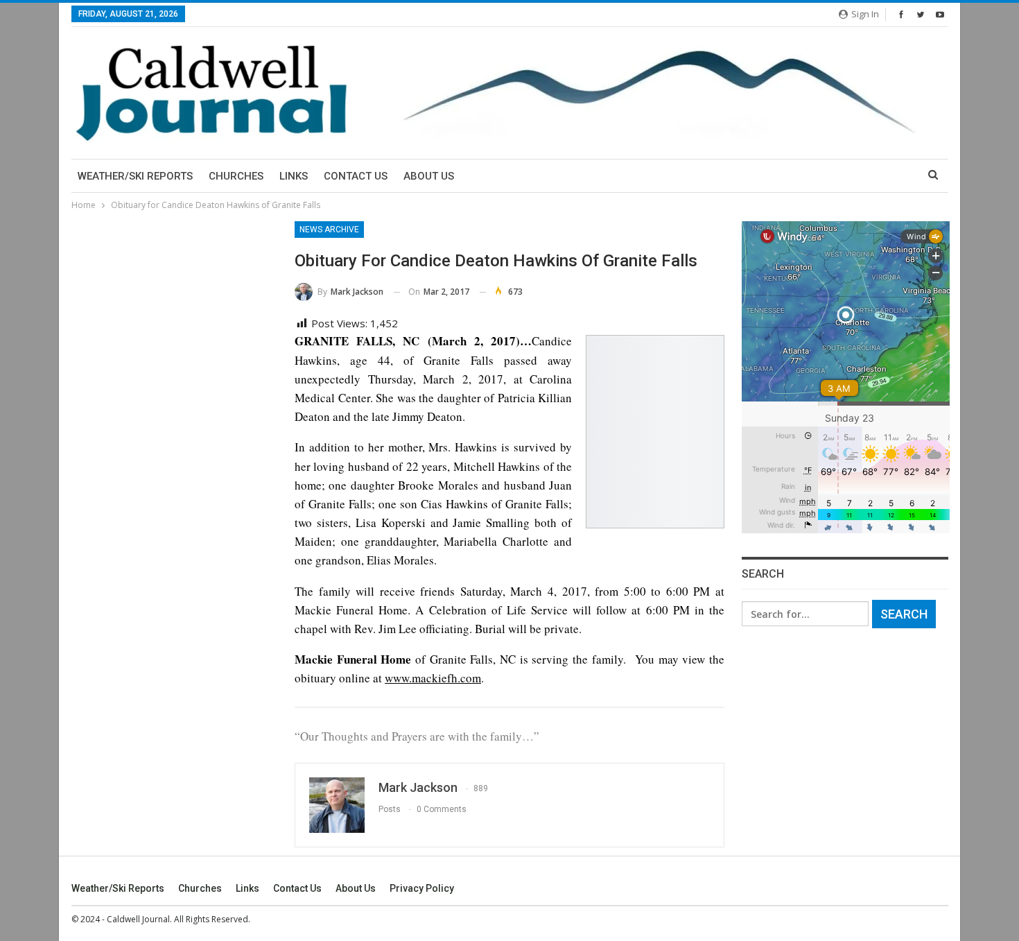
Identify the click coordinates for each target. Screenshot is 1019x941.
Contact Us (355, 176)
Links (293, 176)
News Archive (329, 229)
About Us (428, 176)
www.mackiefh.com (433, 678)
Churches (236, 176)
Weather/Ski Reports (135, 176)
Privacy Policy (422, 888)
